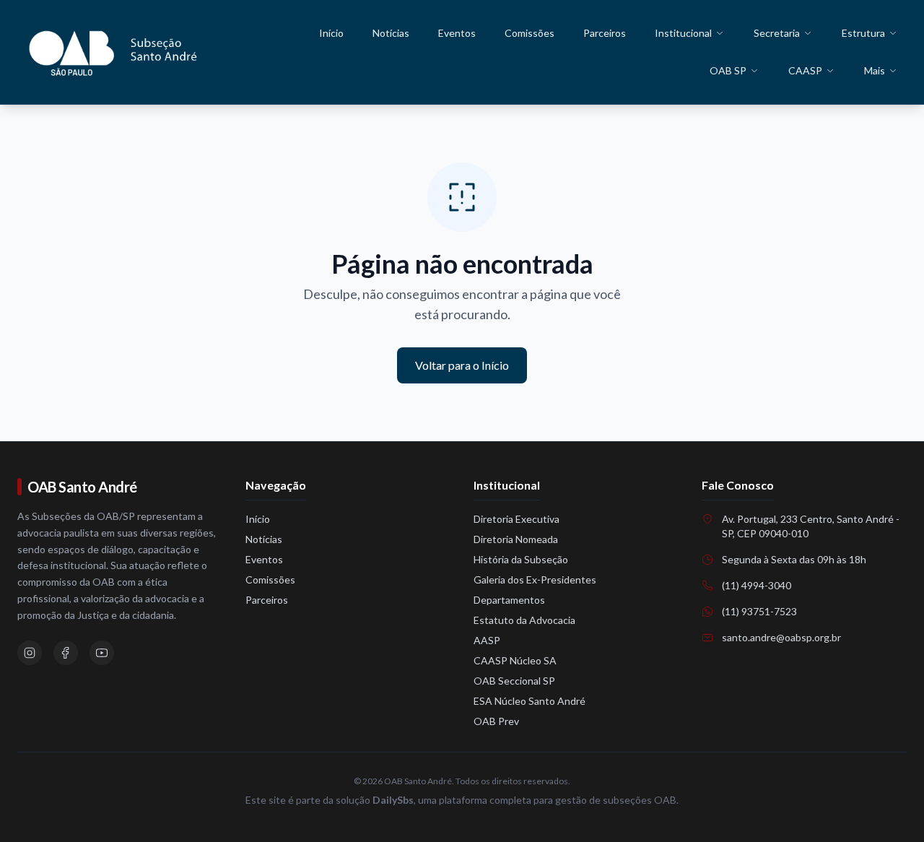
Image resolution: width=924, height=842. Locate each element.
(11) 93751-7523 (759, 611)
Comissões (529, 33)
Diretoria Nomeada (516, 539)
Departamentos (509, 600)
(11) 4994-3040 (756, 585)
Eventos (457, 33)
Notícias (390, 33)
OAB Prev (496, 721)
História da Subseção (521, 559)
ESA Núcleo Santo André (529, 701)
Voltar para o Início (462, 365)
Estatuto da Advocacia (524, 620)
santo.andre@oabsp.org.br (781, 637)
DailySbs (393, 800)
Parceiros (604, 33)
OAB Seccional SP (514, 680)
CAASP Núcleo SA (515, 660)
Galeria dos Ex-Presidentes (535, 579)
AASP (487, 640)
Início (331, 33)
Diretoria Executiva (516, 519)
